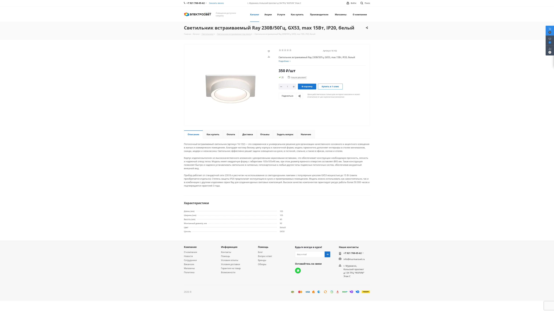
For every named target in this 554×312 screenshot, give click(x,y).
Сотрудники (190, 260)
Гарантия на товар (231, 268)
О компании (190, 252)
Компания (190, 247)
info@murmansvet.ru (354, 259)
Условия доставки (230, 264)
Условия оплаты (229, 260)
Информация (229, 247)
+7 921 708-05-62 (353, 253)
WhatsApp (298, 270)
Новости (188, 256)
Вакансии (189, 264)
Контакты (226, 252)
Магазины (189, 268)
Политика (189, 272)
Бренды (262, 260)
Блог (260, 252)
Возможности (228, 272)
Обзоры (262, 264)
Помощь (225, 256)
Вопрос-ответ (265, 256)
